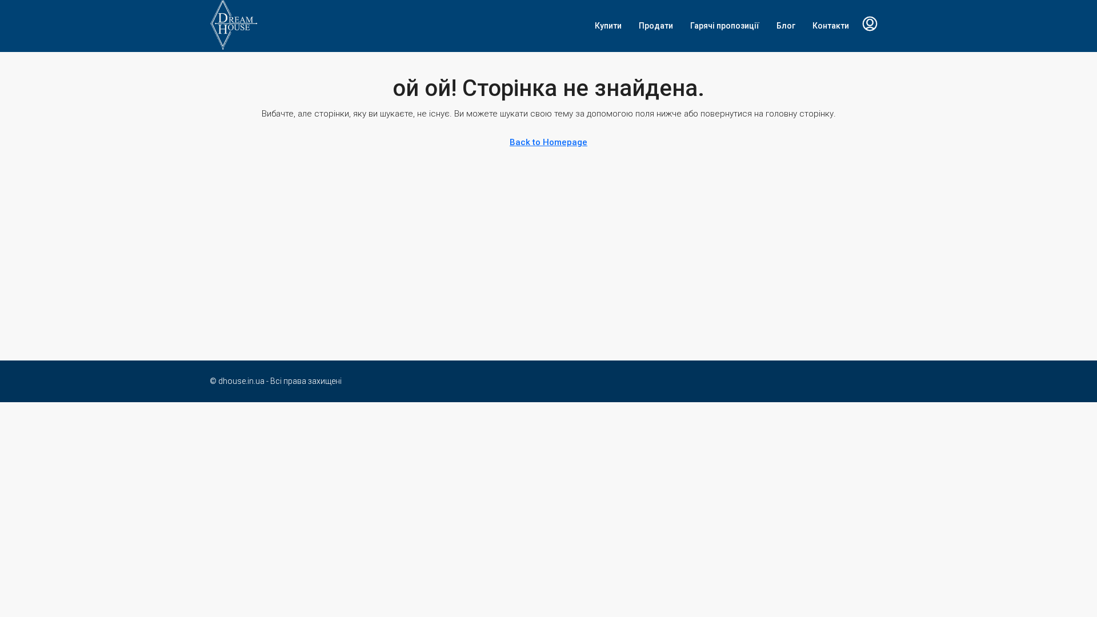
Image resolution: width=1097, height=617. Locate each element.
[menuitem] (870, 26)
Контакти (830, 25)
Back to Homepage (548, 142)
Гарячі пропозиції (724, 25)
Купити (608, 25)
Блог (785, 25)
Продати (656, 25)
